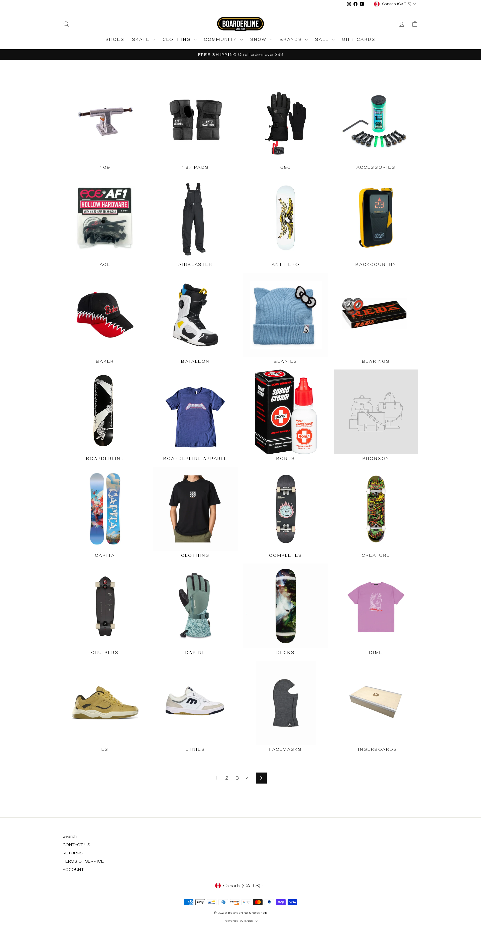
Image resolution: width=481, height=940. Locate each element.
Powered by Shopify (240, 920)
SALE (323, 39)
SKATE (141, 39)
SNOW (259, 39)
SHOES (115, 39)
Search (70, 836)
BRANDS (292, 39)
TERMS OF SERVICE (83, 861)
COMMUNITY (221, 39)
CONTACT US (76, 844)
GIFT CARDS (359, 39)
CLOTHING (178, 39)
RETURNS (73, 853)
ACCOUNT (73, 869)
